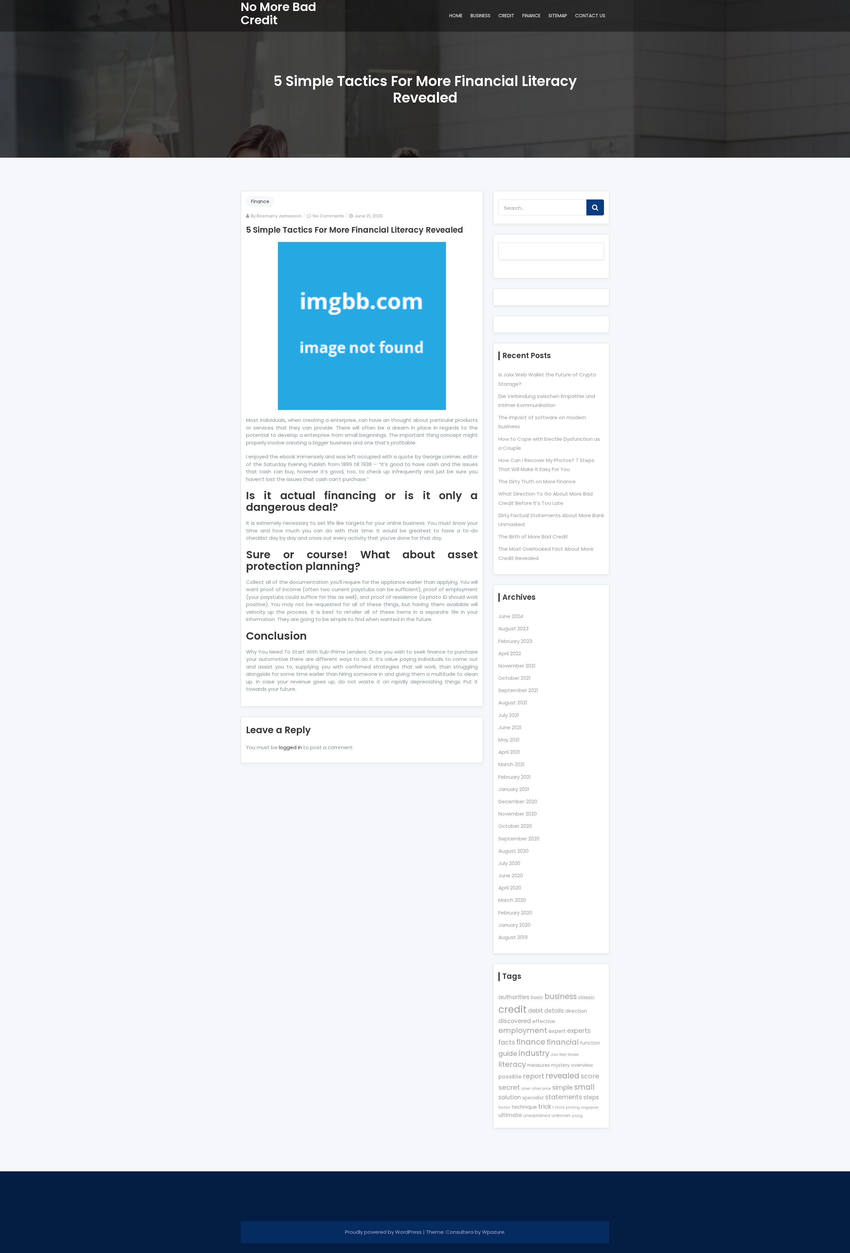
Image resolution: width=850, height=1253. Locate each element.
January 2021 (513, 789)
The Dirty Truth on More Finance (537, 481)
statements (563, 1097)
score (590, 1076)
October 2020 (515, 825)
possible (510, 1076)
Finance (260, 201)
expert (557, 1031)
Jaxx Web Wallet (565, 1054)
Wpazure (493, 1231)
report (533, 1076)
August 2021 (512, 702)
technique (524, 1106)
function (590, 1043)
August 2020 (513, 850)
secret (509, 1087)
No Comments (328, 216)
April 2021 (509, 751)
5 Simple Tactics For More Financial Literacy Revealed (354, 229)
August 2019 (513, 937)
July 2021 (508, 715)
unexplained (536, 1115)
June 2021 (510, 727)
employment (522, 1030)
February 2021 (514, 776)
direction (576, 1010)
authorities (514, 997)
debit (535, 1011)
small (584, 1087)
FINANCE (531, 15)
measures (538, 1065)
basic (537, 997)
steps (591, 1097)
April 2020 (509, 887)
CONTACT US (590, 15)
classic (586, 997)
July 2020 (509, 863)
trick (544, 1106)
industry (534, 1053)
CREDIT (506, 15)
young (577, 1115)
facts (506, 1042)
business (561, 996)
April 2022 (509, 653)
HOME (456, 15)
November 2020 (517, 813)
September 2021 (518, 690)
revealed (562, 1075)
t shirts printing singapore (575, 1107)
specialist (533, 1097)
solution (509, 1097)
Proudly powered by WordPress (384, 1231)
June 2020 (510, 875)
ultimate (510, 1115)
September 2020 (519, 838)
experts (579, 1030)
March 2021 (511, 764)
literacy (512, 1064)
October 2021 (514, 677)
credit (512, 1009)
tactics (504, 1107)
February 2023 (515, 641)
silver (526, 1088)
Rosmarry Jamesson (279, 216)
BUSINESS (480, 15)
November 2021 (517, 665)
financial (563, 1042)
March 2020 (512, 900)
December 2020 (517, 801)
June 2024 (510, 616)
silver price (541, 1088)
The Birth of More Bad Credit (533, 536)
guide (507, 1053)
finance (530, 1042)
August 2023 (513, 628)
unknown (561, 1115)
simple (562, 1087)
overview (582, 1064)
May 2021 (509, 739)
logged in (290, 747)
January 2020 (514, 924)
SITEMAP (558, 15)
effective (543, 1021)
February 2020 (515, 912)
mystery (560, 1065)
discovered (514, 1021)
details (554, 1011)
